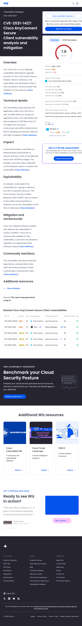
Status (33, 616)
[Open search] (73, 3)
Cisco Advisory (29, 135)
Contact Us (60, 574)
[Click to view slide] (3, 528)
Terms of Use (53, 616)
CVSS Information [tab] (69, 40)
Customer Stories (36, 560)
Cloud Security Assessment (39, 581)
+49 (61, 327)
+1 (61, 339)
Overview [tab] (55, 40)
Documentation (8, 581)
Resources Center (36, 574)
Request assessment (64, 158)
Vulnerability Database (13, 12)
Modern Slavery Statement (69, 616)
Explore (18, 470)
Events (58, 570)
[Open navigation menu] (77, 3)
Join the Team (61, 564)
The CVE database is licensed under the (41, 607)
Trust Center (60, 577)
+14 (40, 327)
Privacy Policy (42, 616)
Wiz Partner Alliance (63, 581)
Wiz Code (6, 564)
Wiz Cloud (6, 567)
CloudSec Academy (37, 570)
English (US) (10, 593)
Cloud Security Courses (38, 564)
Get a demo (60, 520)
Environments (8, 577)
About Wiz (59, 560)
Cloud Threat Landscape (38, 577)
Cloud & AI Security (10, 560)
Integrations (7, 574)
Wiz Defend (7, 570)
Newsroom (60, 567)
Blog (31, 567)
